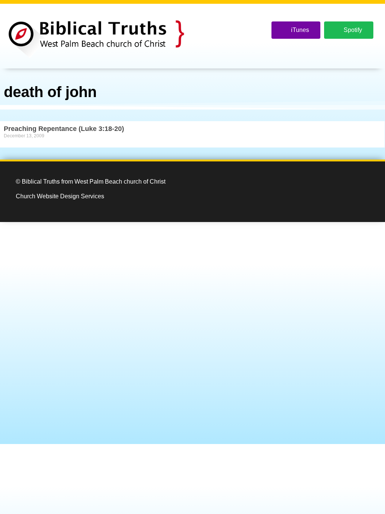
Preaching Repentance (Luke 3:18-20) (64, 128)
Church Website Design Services (60, 196)
